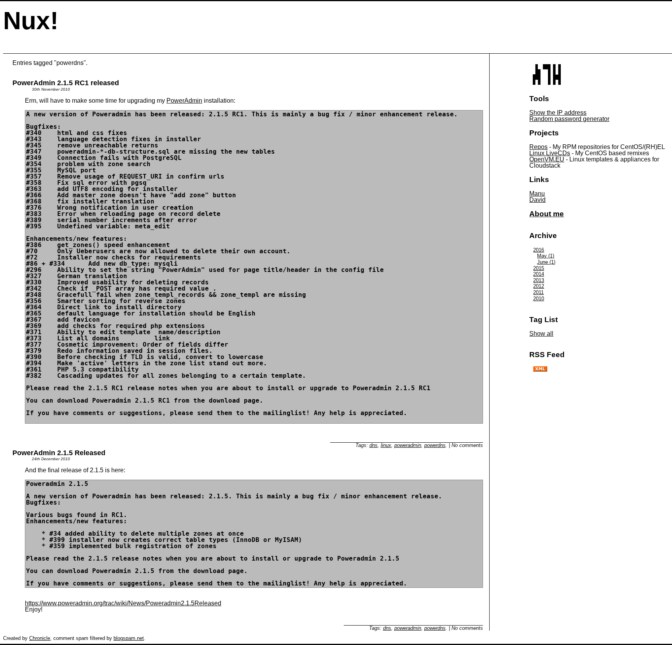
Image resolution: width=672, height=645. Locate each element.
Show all (541, 333)
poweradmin (407, 445)
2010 (538, 298)
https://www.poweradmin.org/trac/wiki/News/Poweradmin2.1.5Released (123, 603)
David (537, 199)
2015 (538, 268)
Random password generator (569, 119)
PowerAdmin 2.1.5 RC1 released (65, 83)
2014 (538, 274)
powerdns (435, 445)
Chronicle (39, 638)
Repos (538, 147)
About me (546, 214)
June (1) (546, 262)
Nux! (30, 21)
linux (386, 445)
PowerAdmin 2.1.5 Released (58, 453)
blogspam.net (129, 638)
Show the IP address (557, 112)
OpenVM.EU (546, 159)
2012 (538, 286)
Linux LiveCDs (549, 153)
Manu (537, 193)
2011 (538, 292)
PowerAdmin (184, 100)
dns (373, 445)
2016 (538, 250)
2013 (538, 280)
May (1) (545, 256)
